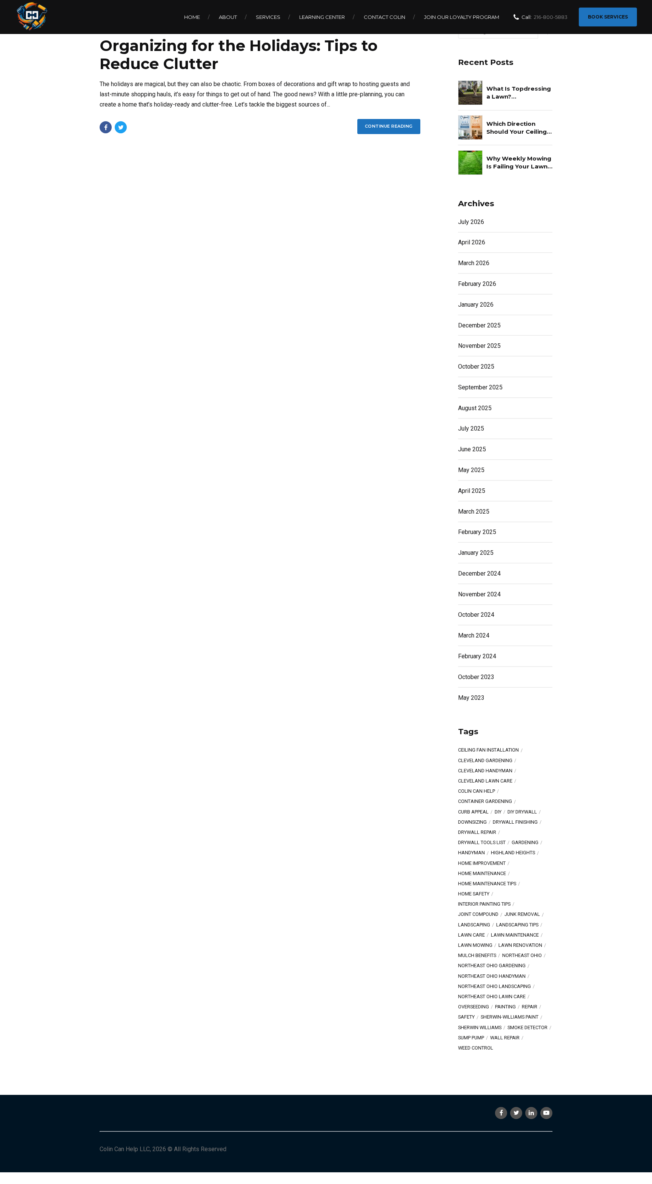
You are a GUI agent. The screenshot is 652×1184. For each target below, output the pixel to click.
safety (466, 1017)
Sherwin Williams (479, 1027)
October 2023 (476, 677)
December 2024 (479, 573)
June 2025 (472, 449)
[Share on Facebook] (106, 127)
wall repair (505, 1038)
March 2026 (473, 263)
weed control (475, 1048)
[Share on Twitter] (121, 127)
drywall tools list (482, 842)
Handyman (471, 853)
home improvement (482, 863)
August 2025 (475, 408)
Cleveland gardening (485, 760)
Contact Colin (384, 17)
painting (505, 1007)
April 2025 (471, 490)
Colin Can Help (476, 791)
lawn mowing (475, 945)
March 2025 (473, 511)
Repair (529, 1007)
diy (498, 812)
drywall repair (477, 832)
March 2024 (473, 635)
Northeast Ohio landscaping (494, 986)
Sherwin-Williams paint (509, 1017)
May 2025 (471, 470)
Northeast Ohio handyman (492, 976)
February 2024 (477, 656)
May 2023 (471, 697)
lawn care (471, 935)
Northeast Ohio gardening (492, 965)
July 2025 (471, 428)
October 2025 (476, 366)
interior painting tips (484, 904)
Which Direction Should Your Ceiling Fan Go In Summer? (516, 128)
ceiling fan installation (488, 750)
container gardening (485, 801)
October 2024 (476, 614)
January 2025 (476, 552)
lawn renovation (520, 945)
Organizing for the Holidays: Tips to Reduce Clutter (239, 54)
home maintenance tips (487, 883)
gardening (525, 842)
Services (268, 17)
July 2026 (471, 221)
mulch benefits (477, 955)
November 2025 (479, 345)
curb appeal (473, 812)
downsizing (472, 822)
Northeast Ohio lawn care (492, 996)
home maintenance (482, 873)
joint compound (478, 914)
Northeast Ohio (522, 955)
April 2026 (471, 242)
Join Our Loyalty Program (461, 17)
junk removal (522, 914)
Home (192, 17)
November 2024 (479, 594)
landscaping (474, 925)
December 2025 (479, 325)
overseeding (473, 1007)
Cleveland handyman (485, 771)
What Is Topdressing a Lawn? (518, 92)
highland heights (513, 853)
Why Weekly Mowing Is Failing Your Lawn (518, 162)
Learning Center (322, 17)
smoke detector (527, 1027)
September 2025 (480, 387)
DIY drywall (522, 812)
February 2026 (477, 283)
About (228, 17)
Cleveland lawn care (485, 781)
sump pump (471, 1038)
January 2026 (476, 304)
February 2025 (477, 532)
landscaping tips (517, 925)
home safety (473, 894)
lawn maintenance (515, 935)
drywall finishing (515, 822)
